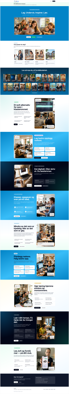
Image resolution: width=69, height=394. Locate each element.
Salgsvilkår (51, 389)
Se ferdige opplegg (44, 157)
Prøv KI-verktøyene (37, 157)
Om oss (44, 389)
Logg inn (54, 1)
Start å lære (16, 340)
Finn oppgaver (43, 307)
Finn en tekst (16, 369)
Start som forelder (37, 307)
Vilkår (49, 389)
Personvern (47, 389)
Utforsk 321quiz (21, 124)
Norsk (51, 1)
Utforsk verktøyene (22, 246)
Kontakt (54, 389)
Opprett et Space (17, 216)
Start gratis (16, 246)
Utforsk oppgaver (23, 216)
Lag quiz (16, 124)
